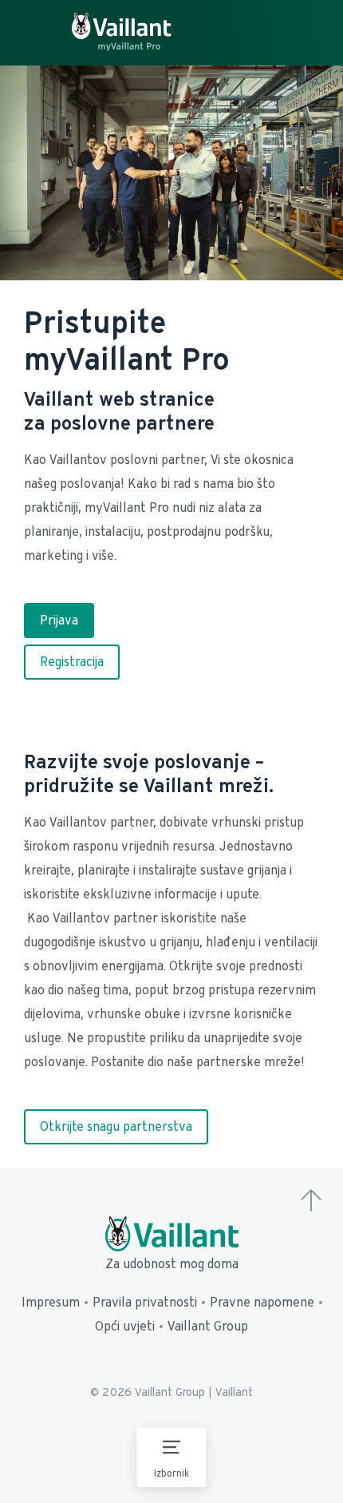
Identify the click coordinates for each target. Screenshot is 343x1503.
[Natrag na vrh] (311, 1202)
